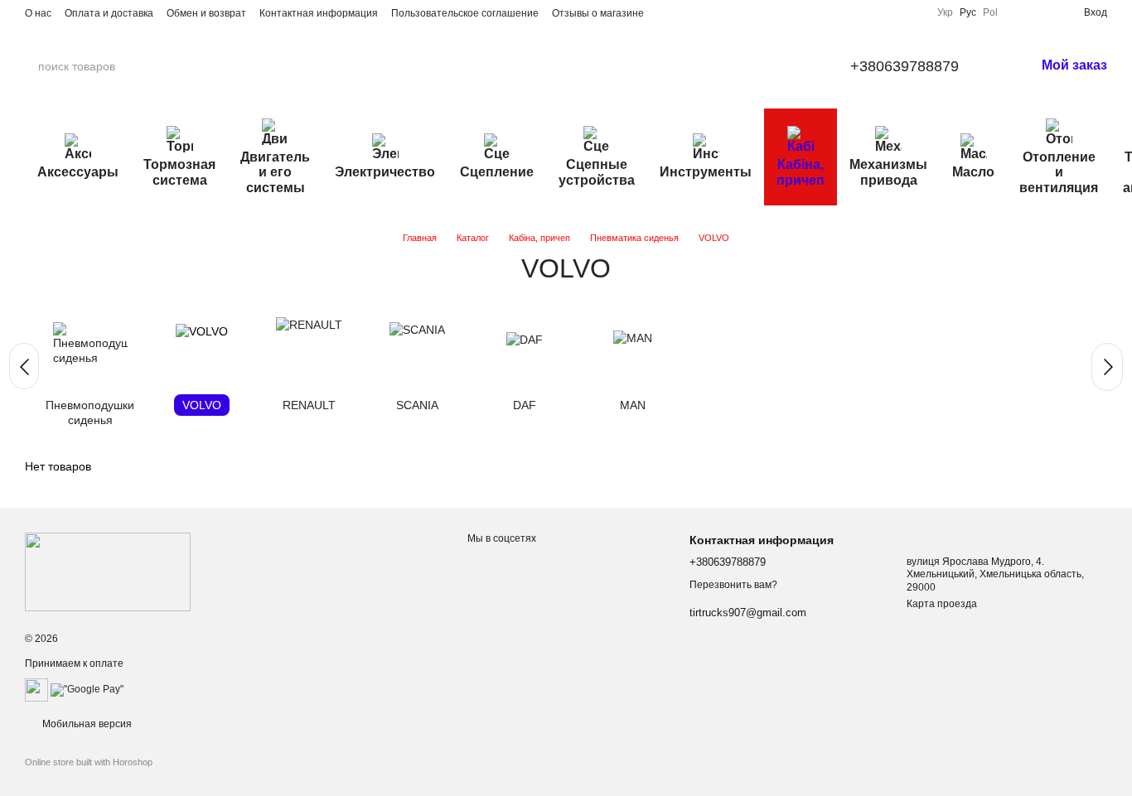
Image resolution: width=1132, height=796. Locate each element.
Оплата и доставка (109, 13)
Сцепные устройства (597, 171)
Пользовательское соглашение (465, 13)
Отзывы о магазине (598, 13)
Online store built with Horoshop (88, 762)
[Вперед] (1107, 367)
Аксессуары (78, 172)
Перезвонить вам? (733, 585)
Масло (973, 172)
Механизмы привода (888, 171)
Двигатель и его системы (275, 172)
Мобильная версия (86, 724)
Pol (990, 12)
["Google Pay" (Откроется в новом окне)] (87, 689)
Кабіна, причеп (800, 171)
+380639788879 (904, 66)
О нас (38, 13)
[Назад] (24, 366)
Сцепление (497, 172)
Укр (945, 12)
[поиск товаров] (181, 66)
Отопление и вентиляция (1058, 172)
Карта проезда (942, 604)
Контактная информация (318, 13)
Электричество (385, 172)
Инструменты (706, 172)
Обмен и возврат (206, 13)
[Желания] (1044, 12)
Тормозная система (179, 171)
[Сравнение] (1017, 12)
